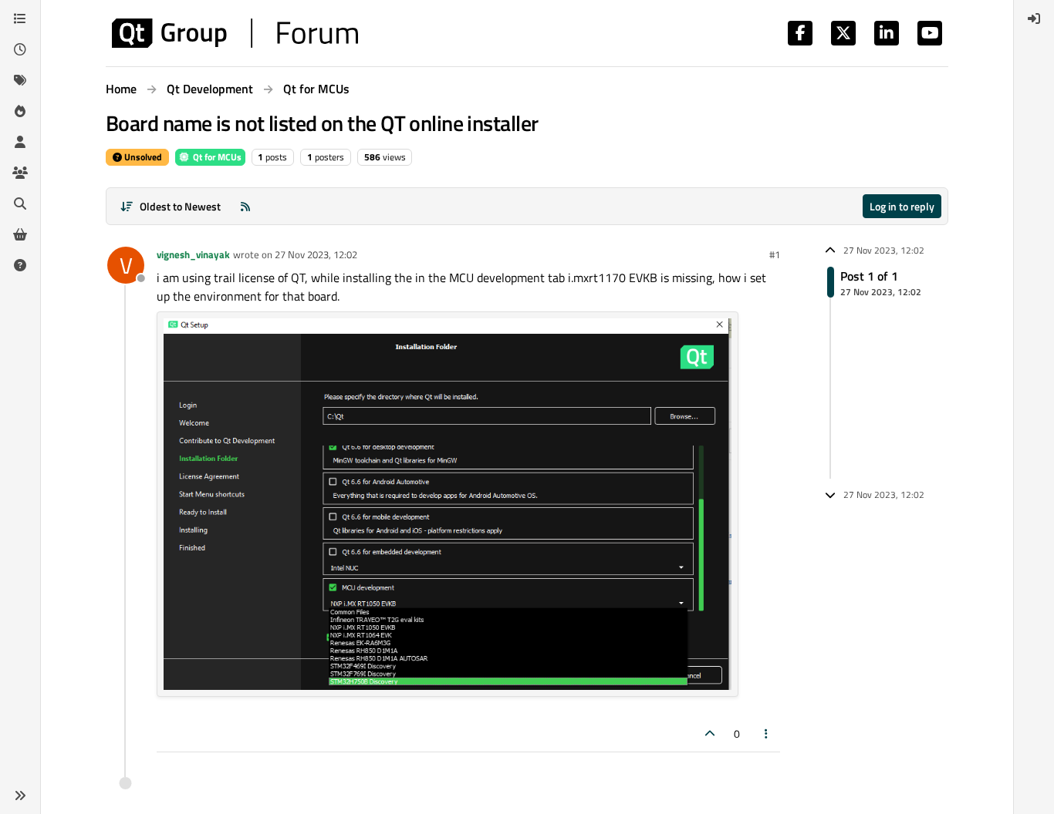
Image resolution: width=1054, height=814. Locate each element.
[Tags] (20, 80)
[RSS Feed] (245, 206)
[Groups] (20, 172)
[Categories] (20, 18)
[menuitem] (1034, 18)
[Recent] (20, 49)
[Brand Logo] (235, 33)
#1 (774, 254)
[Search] (20, 203)
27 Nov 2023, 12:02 (316, 254)
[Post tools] (767, 733)
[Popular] (20, 111)
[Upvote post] (710, 733)
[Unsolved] (20, 265)
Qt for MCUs (216, 157)
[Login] (1034, 18)
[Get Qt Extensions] (20, 234)
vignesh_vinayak (193, 254)
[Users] (20, 142)
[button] (20, 795)
